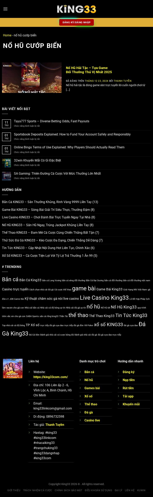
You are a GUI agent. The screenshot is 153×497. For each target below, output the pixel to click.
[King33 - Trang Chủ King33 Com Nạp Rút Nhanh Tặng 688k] (76, 9)
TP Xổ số (32, 325)
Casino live (92, 420)
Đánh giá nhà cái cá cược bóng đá (57, 335)
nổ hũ (93, 306)
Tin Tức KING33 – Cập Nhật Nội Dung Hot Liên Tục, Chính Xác (46, 248)
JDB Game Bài (17, 299)
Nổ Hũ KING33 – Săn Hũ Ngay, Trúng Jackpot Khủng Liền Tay (45, 225)
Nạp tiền (129, 380)
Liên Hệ (129, 490)
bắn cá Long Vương (51, 280)
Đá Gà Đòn (34, 335)
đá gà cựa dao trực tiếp (109, 335)
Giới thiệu (13, 490)
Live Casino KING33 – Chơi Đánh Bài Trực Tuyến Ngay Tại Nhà (46, 217)
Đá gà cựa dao (131, 325)
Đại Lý (118, 490)
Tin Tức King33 (131, 315)
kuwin (141, 490)
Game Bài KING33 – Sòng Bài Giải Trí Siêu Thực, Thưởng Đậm (46, 210)
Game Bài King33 (109, 289)
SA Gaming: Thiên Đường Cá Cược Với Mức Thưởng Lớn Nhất (58, 173)
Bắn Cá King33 (30, 280)
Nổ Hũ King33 (124, 307)
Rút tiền (128, 388)
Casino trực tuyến (15, 289)
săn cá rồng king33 (49, 316)
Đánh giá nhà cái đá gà (86, 335)
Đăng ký (128, 372)
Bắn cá (10, 279)
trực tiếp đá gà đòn (73, 325)
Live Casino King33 (104, 297)
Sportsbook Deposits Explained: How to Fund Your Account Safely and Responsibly (72, 134)
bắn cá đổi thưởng (113, 280)
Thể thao (90, 404)
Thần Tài (63, 316)
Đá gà (88, 412)
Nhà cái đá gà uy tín (76, 307)
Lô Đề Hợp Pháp (137, 299)
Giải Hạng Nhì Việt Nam (135, 289)
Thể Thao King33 (102, 316)
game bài (84, 288)
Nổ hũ (88, 380)
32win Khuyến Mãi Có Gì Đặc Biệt (37, 160)
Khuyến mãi (131, 404)
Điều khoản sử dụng (98, 490)
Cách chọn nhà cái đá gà (41, 289)
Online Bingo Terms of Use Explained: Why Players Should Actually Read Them (69, 147)
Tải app (128, 396)
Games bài (92, 388)
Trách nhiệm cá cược (37, 490)
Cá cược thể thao (62, 289)
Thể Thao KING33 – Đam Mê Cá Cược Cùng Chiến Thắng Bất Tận (48, 232)
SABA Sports (32, 316)
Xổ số (88, 396)
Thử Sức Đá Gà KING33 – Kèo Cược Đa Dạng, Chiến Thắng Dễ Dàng (50, 240)
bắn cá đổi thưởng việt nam (136, 280)
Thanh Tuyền (122, 81)
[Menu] (5, 9)
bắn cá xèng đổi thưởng (73, 280)
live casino (71, 299)
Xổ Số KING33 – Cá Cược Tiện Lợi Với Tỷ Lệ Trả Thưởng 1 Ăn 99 (47, 256)
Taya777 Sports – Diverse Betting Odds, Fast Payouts (51, 121)
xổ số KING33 (108, 324)
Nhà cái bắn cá (32, 307)
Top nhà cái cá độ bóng (13, 325)
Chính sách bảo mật (68, 490)
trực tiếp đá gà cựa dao (52, 325)
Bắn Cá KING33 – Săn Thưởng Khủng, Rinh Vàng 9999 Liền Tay (47, 202)
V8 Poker (88, 325)
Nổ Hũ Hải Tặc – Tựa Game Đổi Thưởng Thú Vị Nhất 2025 (89, 70)
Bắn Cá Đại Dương (95, 280)
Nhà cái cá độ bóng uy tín (52, 307)
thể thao (78, 315)
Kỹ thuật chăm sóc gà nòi (44, 299)
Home (7, 35)
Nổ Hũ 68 (105, 307)
